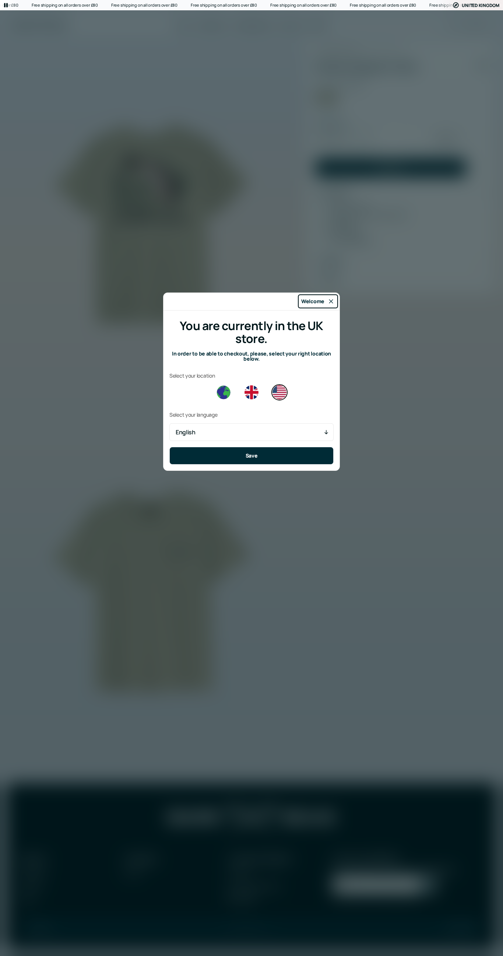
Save (252, 455)
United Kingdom (480, 5)
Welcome (312, 301)
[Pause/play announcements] (6, 5)
